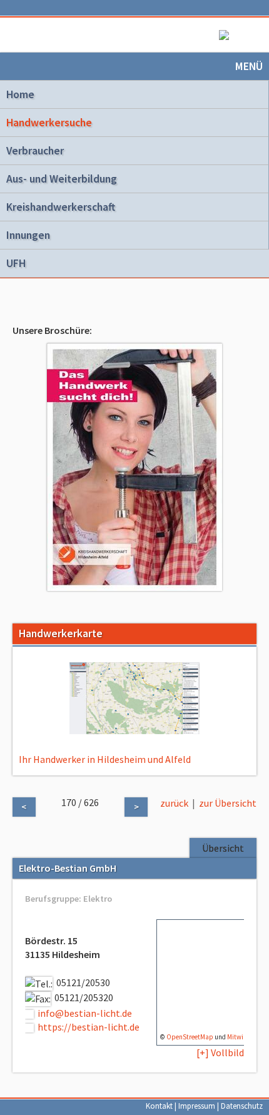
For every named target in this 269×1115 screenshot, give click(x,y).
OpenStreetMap (189, 1036)
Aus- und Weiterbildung (61, 179)
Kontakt (159, 1106)
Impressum (196, 1106)
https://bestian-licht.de (89, 1027)
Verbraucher (35, 151)
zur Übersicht (227, 803)
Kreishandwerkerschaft (60, 207)
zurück (174, 803)
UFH (16, 263)
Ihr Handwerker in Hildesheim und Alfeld (105, 759)
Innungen (28, 235)
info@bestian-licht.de (85, 1013)
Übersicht (223, 848)
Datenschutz (242, 1106)
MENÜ (249, 66)
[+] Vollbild (220, 1052)
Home (20, 94)
